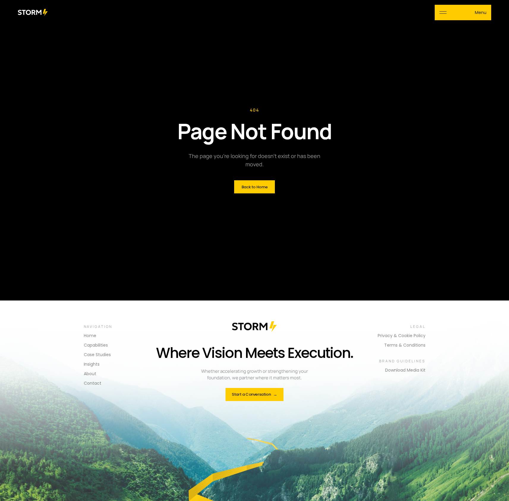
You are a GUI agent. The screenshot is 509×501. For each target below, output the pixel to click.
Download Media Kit (405, 370)
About (90, 374)
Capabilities (96, 345)
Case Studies (97, 355)
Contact (92, 383)
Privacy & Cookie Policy (402, 336)
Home (90, 336)
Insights (92, 364)
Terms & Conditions (405, 345)
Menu (480, 12)
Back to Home (254, 187)
